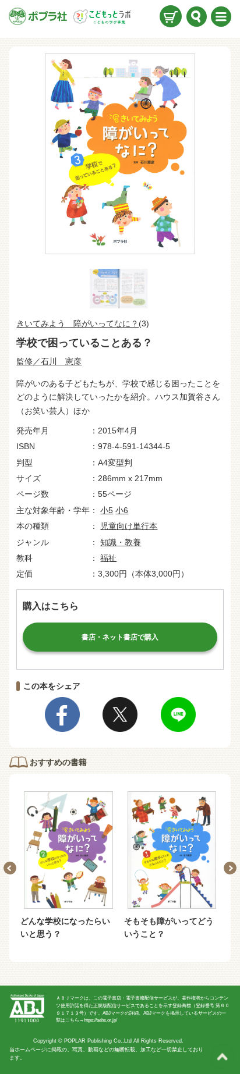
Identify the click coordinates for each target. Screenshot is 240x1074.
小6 (121, 510)
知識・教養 (120, 542)
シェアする (62, 714)
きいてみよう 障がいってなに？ (77, 323)
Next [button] (230, 868)
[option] (68, 866)
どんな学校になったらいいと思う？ (65, 927)
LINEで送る (178, 714)
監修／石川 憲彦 (49, 361)
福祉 (108, 558)
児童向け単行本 (128, 526)
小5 (106, 510)
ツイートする (120, 714)
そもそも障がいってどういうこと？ (169, 927)
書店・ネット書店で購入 (120, 637)
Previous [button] (9, 868)
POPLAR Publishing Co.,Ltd (98, 1041)
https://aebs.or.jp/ (100, 1020)
